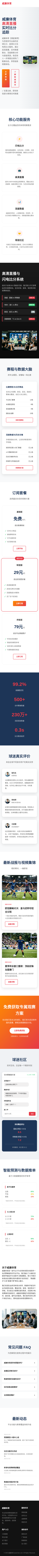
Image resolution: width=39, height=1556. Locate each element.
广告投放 (24, 1537)
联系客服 (5, 1543)
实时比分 (24, 1515)
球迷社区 (24, 1522)
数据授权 (24, 1540)
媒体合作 (24, 1534)
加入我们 (24, 1543)
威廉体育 (7, 3)
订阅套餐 (5, 1534)
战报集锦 (24, 1519)
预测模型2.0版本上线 (11, 1437)
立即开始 (19, 548)
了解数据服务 (15, 78)
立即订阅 (19, 603)
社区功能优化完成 (10, 1451)
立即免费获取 (19, 1031)
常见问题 (5, 1537)
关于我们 (5, 1540)
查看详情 (11, 924)
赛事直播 (24, 1512)
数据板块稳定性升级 (11, 1482)
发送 (32, 1114)
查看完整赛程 (19, 420)
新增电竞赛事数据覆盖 (12, 1467)
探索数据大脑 (19, 468)
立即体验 (6, 75)
